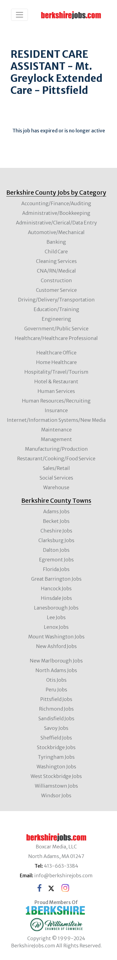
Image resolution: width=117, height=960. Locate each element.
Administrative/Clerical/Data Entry (56, 223)
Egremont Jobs (56, 560)
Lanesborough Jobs (56, 608)
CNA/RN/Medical (56, 271)
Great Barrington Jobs (56, 579)
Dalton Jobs (56, 550)
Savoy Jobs (56, 728)
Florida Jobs (56, 569)
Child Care (56, 251)
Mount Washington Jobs (56, 637)
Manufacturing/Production (56, 449)
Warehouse (56, 487)
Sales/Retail (56, 468)
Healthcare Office (56, 353)
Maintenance (56, 430)
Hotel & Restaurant (56, 381)
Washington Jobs (56, 767)
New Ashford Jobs (56, 646)
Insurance (56, 410)
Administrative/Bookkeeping (56, 213)
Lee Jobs (56, 617)
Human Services (56, 391)
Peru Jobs (56, 690)
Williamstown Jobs (56, 786)
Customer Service (56, 290)
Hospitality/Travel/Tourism (56, 372)
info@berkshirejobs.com (63, 875)
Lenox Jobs (56, 627)
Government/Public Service (56, 329)
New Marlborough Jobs (56, 661)
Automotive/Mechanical (56, 232)
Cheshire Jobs (56, 531)
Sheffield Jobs (56, 738)
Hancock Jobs (56, 588)
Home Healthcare (56, 362)
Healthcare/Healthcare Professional (56, 338)
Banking (56, 242)
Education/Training (56, 309)
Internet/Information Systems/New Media (56, 420)
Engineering (56, 319)
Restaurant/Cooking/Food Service (56, 458)
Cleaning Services (56, 261)
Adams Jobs (56, 511)
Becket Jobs (56, 521)
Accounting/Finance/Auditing (56, 203)
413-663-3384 (61, 866)
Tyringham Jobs (56, 757)
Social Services (56, 478)
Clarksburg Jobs (56, 540)
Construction (56, 280)
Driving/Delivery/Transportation (56, 300)
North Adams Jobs (56, 670)
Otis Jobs (56, 680)
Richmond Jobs (56, 709)
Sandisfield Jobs (56, 718)
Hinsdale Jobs (56, 598)
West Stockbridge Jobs (56, 776)
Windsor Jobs (56, 795)
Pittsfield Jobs (56, 699)
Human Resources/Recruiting (56, 401)
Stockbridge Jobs (56, 747)
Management (56, 439)
